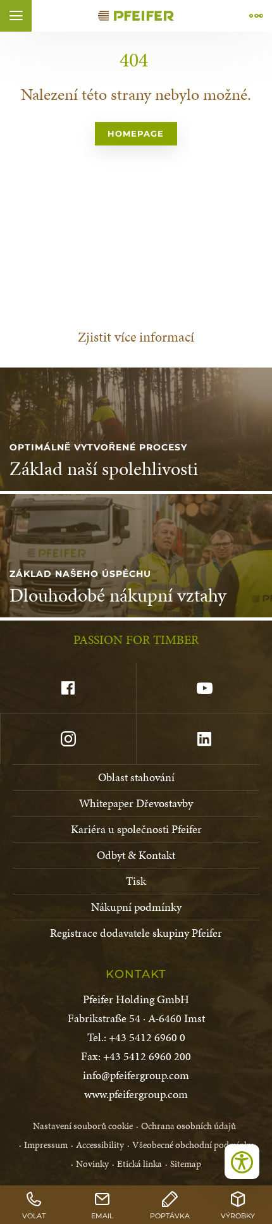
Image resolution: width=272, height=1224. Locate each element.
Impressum (46, 1145)
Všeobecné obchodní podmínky (192, 1145)
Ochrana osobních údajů (188, 1126)
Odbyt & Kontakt (136, 855)
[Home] (136, 15)
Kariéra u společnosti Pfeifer (136, 829)
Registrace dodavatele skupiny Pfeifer (136, 933)
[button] (16, 16)
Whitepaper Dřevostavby (136, 803)
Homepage (136, 133)
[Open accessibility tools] (242, 1161)
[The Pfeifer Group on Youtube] (204, 688)
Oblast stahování (136, 777)
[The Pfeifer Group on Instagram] (68, 739)
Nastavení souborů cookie (83, 1126)
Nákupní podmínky (136, 907)
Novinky (92, 1164)
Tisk (136, 881)
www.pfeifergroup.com (136, 1094)
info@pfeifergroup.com (136, 1075)
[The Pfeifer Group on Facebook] (68, 688)
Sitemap (185, 1164)
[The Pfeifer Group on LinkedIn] (204, 739)
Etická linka (139, 1164)
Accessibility (100, 1145)
